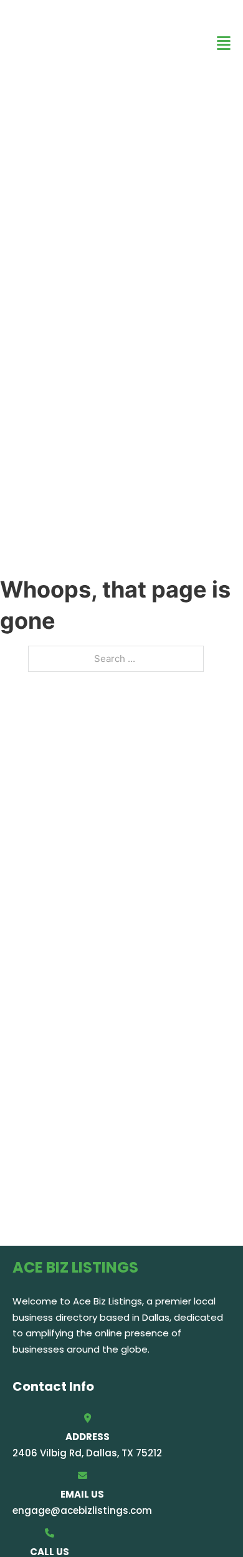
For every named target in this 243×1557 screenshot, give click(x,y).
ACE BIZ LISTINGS (56, 43)
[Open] (224, 43)
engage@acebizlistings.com (82, 1510)
